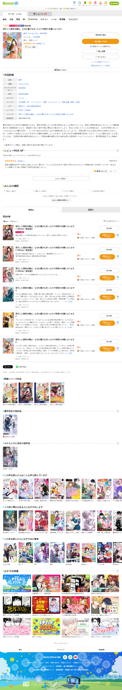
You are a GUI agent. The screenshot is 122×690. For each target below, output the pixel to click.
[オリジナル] (33, 19)
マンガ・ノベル (14, 13)
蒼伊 (25, 33)
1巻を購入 (100, 41)
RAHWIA (43, 33)
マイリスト (101, 57)
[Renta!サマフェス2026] (16, 3)
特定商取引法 (38, 670)
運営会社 (85, 670)
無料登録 (115, 3)
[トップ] (8, 3)
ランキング (60, 649)
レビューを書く (31, 47)
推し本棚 (101, 51)
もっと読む (69, 301)
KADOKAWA (23, 94)
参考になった (102, 171)
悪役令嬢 (65, 102)
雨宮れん (84, 564)
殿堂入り (21, 106)
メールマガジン (90, 662)
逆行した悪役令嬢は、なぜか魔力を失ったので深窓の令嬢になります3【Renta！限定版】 (45, 269)
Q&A (47, 662)
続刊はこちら (60, 69)
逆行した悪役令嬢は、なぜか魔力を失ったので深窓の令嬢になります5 (45, 315)
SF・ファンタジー (34, 102)
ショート (41, 13)
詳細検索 (101, 649)
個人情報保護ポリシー (71, 666)
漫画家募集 (59, 670)
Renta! (5, 372)
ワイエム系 (100, 564)
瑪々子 (21, 564)
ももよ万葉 (6, 564)
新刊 (20, 649)
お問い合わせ (55, 662)
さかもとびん (33, 33)
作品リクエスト (66, 662)
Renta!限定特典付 (34, 106)
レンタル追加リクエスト (100, 62)
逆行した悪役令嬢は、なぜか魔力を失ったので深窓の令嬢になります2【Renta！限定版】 (45, 248)
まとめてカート (112, 221)
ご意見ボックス (78, 662)
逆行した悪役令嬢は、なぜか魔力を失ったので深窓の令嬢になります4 (45, 289)
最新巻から (14, 221)
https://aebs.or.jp (35, 686)
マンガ (21, 98)
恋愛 (45, 102)
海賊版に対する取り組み (73, 670)
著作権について (49, 670)
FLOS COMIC (24, 110)
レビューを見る (60, 178)
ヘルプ (41, 662)
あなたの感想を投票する (60, 200)
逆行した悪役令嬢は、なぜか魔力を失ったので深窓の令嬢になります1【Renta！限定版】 (45, 227)
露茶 (51, 564)
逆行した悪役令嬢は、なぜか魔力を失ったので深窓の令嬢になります (46, 114)
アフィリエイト (49, 666)
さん (21, 161)
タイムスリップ (54, 102)
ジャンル (72, 19)
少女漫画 (36, 37)
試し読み (109, 228)
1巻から (5, 221)
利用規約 (59, 666)
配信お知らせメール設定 (100, 65)
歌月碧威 (68, 564)
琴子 (35, 564)
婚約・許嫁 (75, 102)
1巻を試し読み (100, 35)
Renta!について (32, 662)
